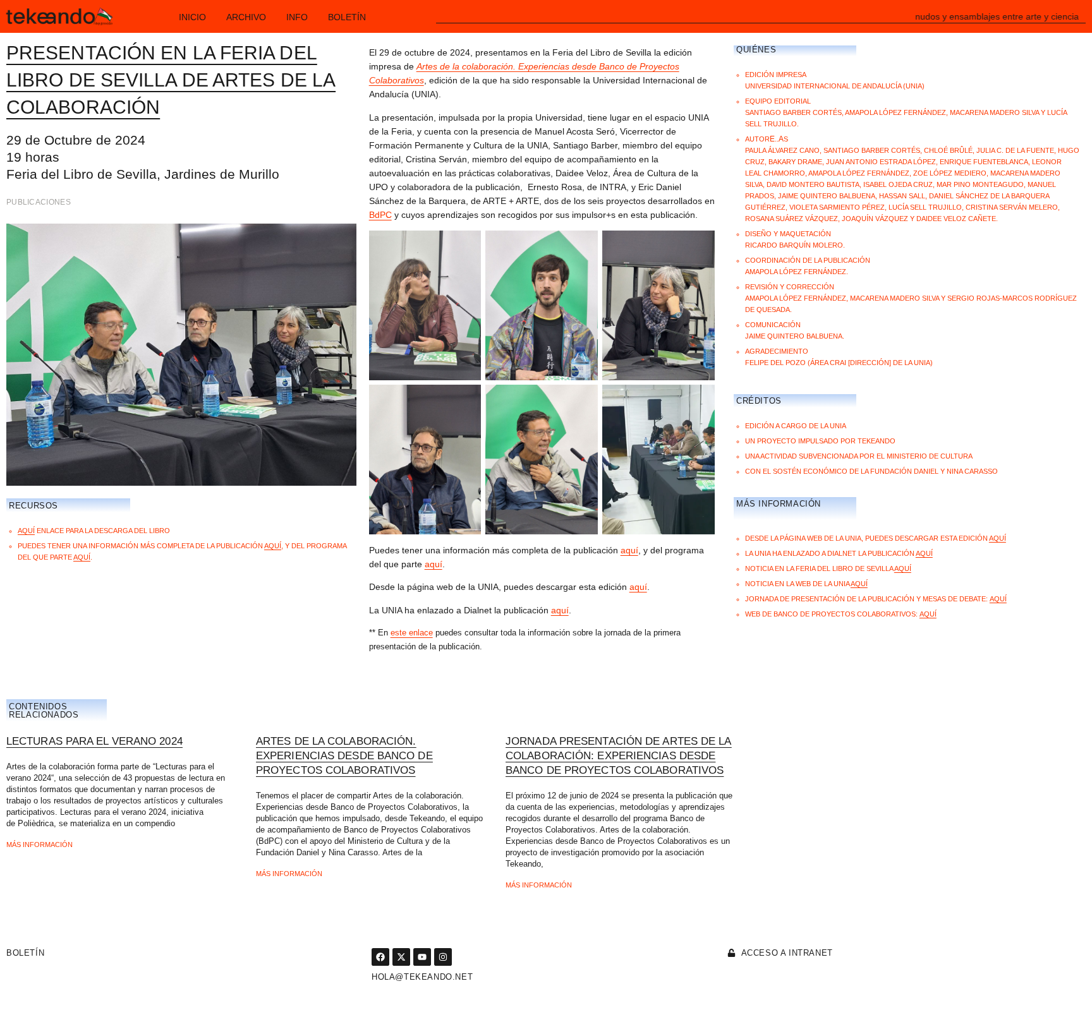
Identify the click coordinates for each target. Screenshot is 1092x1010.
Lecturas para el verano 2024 (94, 741)
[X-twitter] (401, 957)
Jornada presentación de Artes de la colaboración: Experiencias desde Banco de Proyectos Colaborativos (619, 755)
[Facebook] (380, 957)
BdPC (380, 215)
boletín (347, 17)
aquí (272, 546)
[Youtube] (422, 957)
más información (39, 844)
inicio (192, 17)
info (297, 17)
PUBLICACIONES (38, 202)
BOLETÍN (25, 953)
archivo (246, 17)
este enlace (412, 632)
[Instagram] (443, 957)
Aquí (26, 530)
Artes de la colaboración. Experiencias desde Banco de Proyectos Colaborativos (344, 755)
